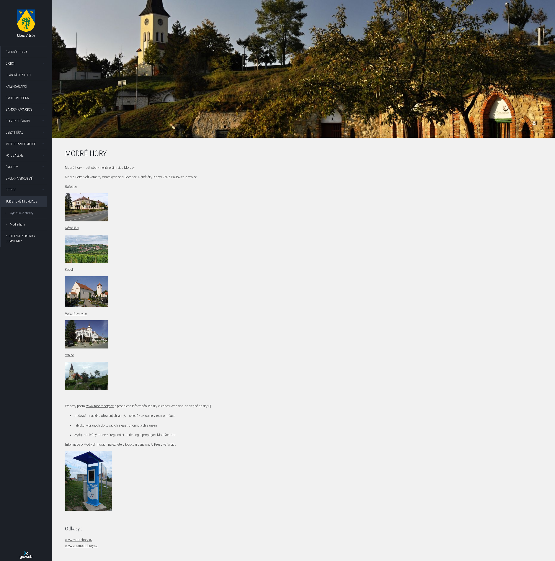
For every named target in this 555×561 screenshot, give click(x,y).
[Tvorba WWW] (26, 555)
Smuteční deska (17, 98)
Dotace (11, 190)
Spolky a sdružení (19, 178)
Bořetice (71, 186)
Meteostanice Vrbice (21, 144)
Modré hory (17, 224)
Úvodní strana (16, 52)
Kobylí (69, 269)
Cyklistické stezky (21, 213)
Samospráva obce (19, 109)
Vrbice (69, 355)
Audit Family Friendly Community (20, 238)
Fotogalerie (14, 155)
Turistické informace (21, 201)
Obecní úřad (14, 132)
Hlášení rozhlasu (19, 75)
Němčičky (72, 228)
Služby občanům (18, 121)
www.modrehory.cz (100, 406)
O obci (10, 63)
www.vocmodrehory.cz (81, 545)
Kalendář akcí (16, 86)
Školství (12, 167)
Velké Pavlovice (76, 313)
